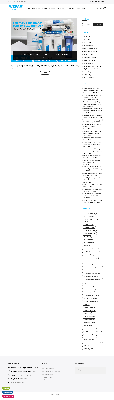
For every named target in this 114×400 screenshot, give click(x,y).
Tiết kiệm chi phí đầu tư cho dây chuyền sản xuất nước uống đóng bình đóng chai (93, 91)
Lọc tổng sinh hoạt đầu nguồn (46, 8)
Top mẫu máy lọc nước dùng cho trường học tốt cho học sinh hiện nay (92, 104)
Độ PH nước (93, 348)
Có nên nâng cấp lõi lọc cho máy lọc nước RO (92, 220)
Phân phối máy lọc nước (89, 322)
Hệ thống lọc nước (88, 51)
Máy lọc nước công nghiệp (91, 66)
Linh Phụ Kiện (70, 8)
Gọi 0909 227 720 (8, 396)
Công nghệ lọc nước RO (89, 227)
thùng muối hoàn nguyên (89, 328)
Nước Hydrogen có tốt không (90, 307)
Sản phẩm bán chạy (47, 377)
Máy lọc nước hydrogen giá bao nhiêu (92, 267)
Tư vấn (85, 75)
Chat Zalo (6, 388)
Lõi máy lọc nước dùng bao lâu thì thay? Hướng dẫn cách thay (45, 54)
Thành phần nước (88, 325)
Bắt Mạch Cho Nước (89, 40)
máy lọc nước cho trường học (90, 258)
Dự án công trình (88, 45)
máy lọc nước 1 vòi (88, 254)
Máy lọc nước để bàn (88, 292)
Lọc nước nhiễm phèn (89, 242)
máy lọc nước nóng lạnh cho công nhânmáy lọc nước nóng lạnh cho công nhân (92, 281)
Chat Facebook (7, 392)
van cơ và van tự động (89, 342)
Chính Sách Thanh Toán (48, 368)
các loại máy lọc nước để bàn (90, 216)
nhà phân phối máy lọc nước (90, 298)
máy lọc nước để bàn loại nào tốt (91, 295)
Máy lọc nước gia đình (89, 69)
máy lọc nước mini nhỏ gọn (90, 276)
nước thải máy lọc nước (89, 316)
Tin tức (85, 72)
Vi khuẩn (99, 342)
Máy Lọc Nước (32, 8)
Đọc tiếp (45, 72)
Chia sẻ (85, 43)
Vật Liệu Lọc (60, 8)
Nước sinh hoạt (87, 313)
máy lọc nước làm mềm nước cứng (92, 273)
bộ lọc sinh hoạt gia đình (89, 213)
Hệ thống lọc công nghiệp (90, 233)
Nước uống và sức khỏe (89, 319)
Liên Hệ (83, 8)
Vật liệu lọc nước (88, 77)
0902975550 (94, 1)
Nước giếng (86, 304)
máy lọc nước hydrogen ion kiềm (91, 270)
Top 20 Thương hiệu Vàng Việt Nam (92, 331)
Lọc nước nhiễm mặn (88, 239)
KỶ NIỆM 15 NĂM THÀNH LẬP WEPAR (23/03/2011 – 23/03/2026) (92, 97)
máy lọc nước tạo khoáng (90, 289)
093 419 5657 (101, 1)
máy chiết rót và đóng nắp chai (91, 251)
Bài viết (85, 37)
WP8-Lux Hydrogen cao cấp (90, 345)
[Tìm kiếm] (98, 8)
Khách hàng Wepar (88, 57)
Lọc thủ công (87, 245)
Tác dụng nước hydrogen (89, 334)
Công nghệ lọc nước (88, 224)
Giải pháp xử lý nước (89, 48)
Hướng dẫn (86, 54)
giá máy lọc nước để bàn (89, 230)
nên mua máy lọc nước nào (90, 301)
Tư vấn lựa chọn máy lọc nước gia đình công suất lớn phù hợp (93, 338)
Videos (78, 8)
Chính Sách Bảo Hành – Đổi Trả (51, 371)
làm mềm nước (87, 236)
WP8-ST (85, 348)
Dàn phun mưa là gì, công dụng (92, 137)
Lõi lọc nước (87, 63)
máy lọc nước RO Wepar (89, 286)
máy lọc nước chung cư (89, 261)
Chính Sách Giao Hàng (48, 374)
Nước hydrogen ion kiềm (89, 310)
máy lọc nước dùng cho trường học (92, 264)
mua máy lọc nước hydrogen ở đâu (92, 248)
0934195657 (28, 375)
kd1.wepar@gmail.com (17, 383)
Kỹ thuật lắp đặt (88, 60)
